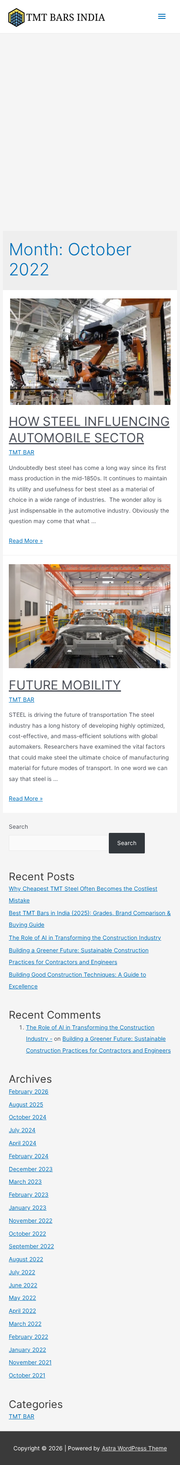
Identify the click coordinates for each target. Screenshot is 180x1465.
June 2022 (23, 1285)
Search (18, 826)
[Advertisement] (90, 128)
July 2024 (22, 1130)
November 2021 (30, 1362)
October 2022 (27, 1233)
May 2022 (22, 1297)
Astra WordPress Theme (134, 1448)
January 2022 (27, 1349)
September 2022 (31, 1246)
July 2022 (22, 1272)
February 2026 (29, 1091)
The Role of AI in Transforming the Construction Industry (85, 937)
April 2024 (22, 1143)
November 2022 (30, 1220)
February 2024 (29, 1156)
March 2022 (25, 1323)
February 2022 (28, 1336)
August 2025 (26, 1104)
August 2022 (26, 1259)
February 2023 (29, 1194)
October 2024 (27, 1117)
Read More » (26, 540)
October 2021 (27, 1375)
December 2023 (31, 1169)
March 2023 (25, 1181)
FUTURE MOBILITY (65, 684)
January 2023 (27, 1207)
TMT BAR (21, 452)
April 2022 (22, 1310)
